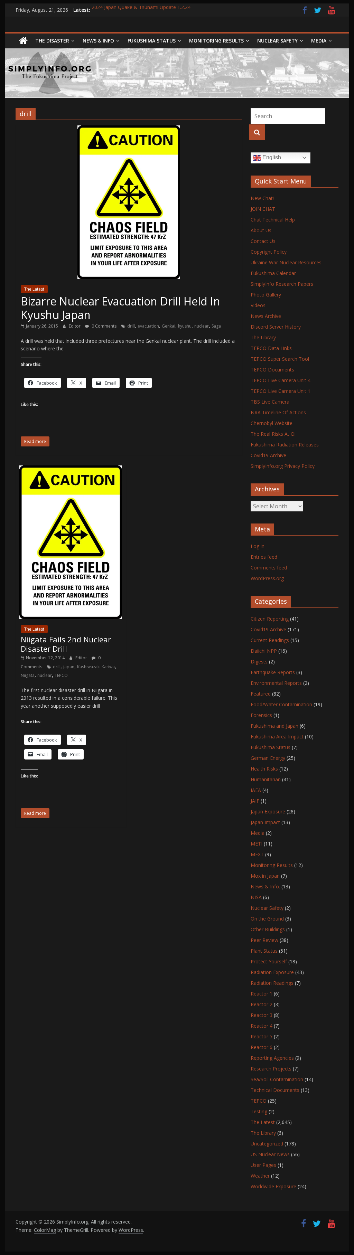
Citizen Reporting (270, 618)
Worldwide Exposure (273, 1186)
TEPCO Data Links (271, 348)
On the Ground (267, 918)
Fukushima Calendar (273, 273)
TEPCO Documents (272, 369)
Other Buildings (268, 929)
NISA (256, 897)
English (271, 157)
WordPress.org (267, 578)
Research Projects (271, 1068)
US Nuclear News (270, 1154)
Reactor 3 (261, 1015)
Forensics (261, 715)
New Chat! (262, 198)
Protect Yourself (269, 961)
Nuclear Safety (277, 40)
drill (131, 326)
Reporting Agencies (272, 1058)
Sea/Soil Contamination (277, 1079)
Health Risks (264, 768)
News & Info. (265, 886)
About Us (261, 230)
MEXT (257, 854)
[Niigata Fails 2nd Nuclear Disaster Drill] (70, 469)
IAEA (256, 790)
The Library (263, 337)
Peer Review (264, 940)
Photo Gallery (266, 294)
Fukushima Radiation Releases (285, 444)
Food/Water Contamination (281, 704)
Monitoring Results (216, 40)
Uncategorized (267, 1143)
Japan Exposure (268, 811)
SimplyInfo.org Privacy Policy (283, 466)
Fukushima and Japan (274, 726)
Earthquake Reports (273, 672)
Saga (216, 326)
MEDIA (318, 40)
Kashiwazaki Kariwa (96, 667)
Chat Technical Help (273, 219)
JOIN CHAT (263, 209)
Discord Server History (276, 326)
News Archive (266, 316)
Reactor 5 (261, 1036)
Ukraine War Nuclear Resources (286, 262)
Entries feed (264, 557)
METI (256, 843)
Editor (75, 326)
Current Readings (270, 640)
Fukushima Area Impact (277, 736)
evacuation (148, 326)
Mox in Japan (265, 875)
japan (68, 667)
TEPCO (61, 675)
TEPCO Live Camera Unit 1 (280, 391)
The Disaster (52, 40)
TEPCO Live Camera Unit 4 (280, 380)
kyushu (185, 326)
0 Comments (104, 326)
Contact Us (263, 241)
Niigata (28, 675)
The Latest (34, 289)
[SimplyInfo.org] (23, 41)
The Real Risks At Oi (273, 434)
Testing (259, 1111)
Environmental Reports (276, 683)
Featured (261, 693)
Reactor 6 (261, 1047)
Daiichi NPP (264, 651)
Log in (257, 546)
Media (257, 833)
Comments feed (269, 567)
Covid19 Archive (268, 455)
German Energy (268, 758)
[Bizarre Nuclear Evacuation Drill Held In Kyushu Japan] (128, 129)
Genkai (168, 326)
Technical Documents (275, 1090)
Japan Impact (265, 822)
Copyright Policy (269, 251)
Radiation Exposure (272, 972)
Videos (258, 305)
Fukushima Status (152, 40)
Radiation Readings (272, 983)
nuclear (201, 326)
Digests (259, 661)
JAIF (255, 801)
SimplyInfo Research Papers (282, 284)
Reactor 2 (261, 1004)
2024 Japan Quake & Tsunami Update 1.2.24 (141, 10)
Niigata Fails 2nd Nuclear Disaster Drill (66, 643)
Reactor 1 (261, 993)
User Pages (263, 1165)
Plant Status (264, 950)
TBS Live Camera (270, 401)
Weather (260, 1175)
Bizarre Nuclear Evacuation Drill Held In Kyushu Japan (120, 308)
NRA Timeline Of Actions (278, 412)
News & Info (98, 40)
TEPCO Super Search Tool (280, 359)
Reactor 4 (261, 1025)
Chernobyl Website (271, 423)
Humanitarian (266, 779)
